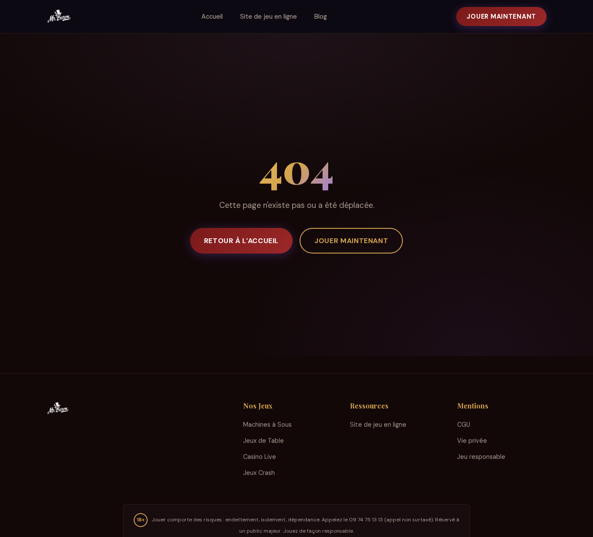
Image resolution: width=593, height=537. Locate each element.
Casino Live (259, 457)
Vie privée (472, 441)
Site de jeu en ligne (268, 16)
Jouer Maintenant (501, 16)
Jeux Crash (259, 473)
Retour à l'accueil (241, 240)
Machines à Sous (267, 424)
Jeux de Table (263, 441)
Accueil (212, 16)
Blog (320, 16)
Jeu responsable (481, 457)
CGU (463, 424)
